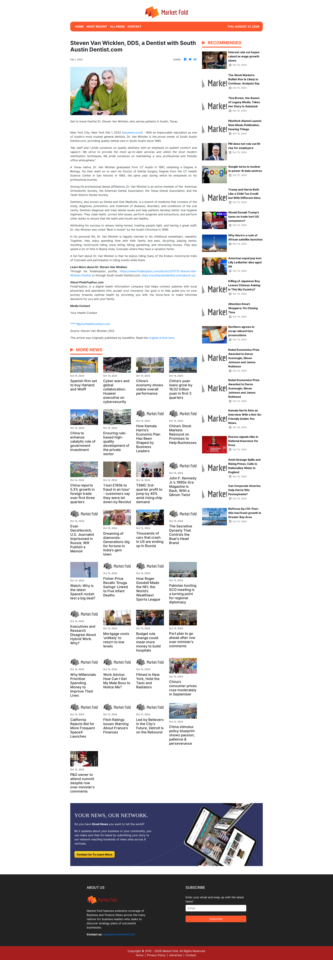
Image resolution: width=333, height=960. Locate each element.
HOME (79, 26)
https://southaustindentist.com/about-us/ (168, 275)
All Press (117, 26)
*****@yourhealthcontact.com (90, 324)
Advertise (175, 955)
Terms (139, 955)
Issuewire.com (132, 132)
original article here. (162, 337)
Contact (191, 955)
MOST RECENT (97, 26)
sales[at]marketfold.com (119, 934)
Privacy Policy (156, 955)
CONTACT (134, 26)
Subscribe (216, 919)
